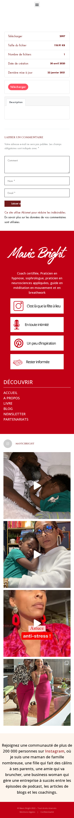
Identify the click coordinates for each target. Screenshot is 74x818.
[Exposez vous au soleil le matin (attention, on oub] (37, 623)
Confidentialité (47, 812)
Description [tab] (16, 102)
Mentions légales (27, 812)
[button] (37, 4)
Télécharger (18, 86)
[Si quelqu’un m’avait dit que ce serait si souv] (37, 692)
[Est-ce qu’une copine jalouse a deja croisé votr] (37, 554)
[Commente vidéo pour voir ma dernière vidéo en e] (37, 485)
